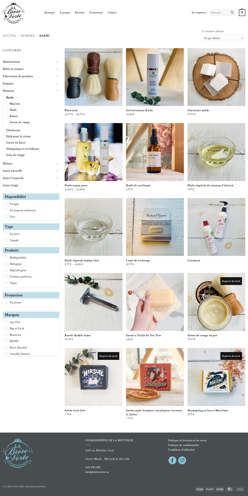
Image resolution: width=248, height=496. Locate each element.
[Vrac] (6, 216)
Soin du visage (15, 155)
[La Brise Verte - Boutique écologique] (21, 12)
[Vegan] (6, 282)
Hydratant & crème (18, 136)
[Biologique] (6, 263)
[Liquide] (6, 239)
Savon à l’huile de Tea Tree (143, 335)
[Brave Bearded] (6, 347)
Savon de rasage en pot (202, 335)
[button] (199, 12)
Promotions (96, 13)
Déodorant (13, 130)
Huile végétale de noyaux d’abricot (211, 185)
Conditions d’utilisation (181, 450)
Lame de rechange (138, 260)
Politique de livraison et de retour (187, 440)
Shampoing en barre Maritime (208, 410)
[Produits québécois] (6, 276)
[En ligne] (6, 203)
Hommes (28, 36)
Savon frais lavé (75, 410)
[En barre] (6, 233)
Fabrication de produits (18, 76)
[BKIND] (6, 340)
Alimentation (11, 62)
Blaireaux (71, 110)
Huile (13, 110)
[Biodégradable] (6, 257)
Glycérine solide (198, 110)
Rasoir (14, 116)
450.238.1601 (92, 467)
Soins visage (10, 185)
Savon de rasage (20, 122)
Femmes (8, 83)
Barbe (10, 97)
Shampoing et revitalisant (22, 149)
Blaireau (15, 104)
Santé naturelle (12, 171)
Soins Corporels (13, 178)
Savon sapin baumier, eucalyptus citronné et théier (154, 412)
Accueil (9, 36)
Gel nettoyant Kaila (139, 110)
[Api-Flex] (6, 321)
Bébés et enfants (13, 69)
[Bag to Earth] (6, 328)
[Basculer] (57, 61)
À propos (65, 13)
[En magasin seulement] (6, 209)
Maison (7, 163)
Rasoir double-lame (78, 335)
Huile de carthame (138, 185)
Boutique (49, 13)
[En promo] (6, 302)
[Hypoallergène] (6, 270)
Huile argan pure (76, 185)
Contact (112, 13)
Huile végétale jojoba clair (82, 260)
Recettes (80, 13)
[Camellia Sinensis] (6, 353)
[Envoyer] (232, 13)
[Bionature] (6, 334)
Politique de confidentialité (183, 445)
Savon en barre (16, 142)
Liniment (194, 260)
